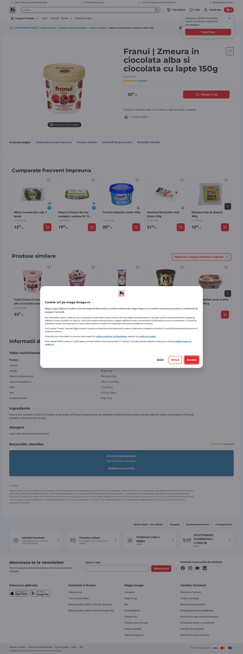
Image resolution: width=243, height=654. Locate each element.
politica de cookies (147, 336)
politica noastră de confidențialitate (111, 336)
